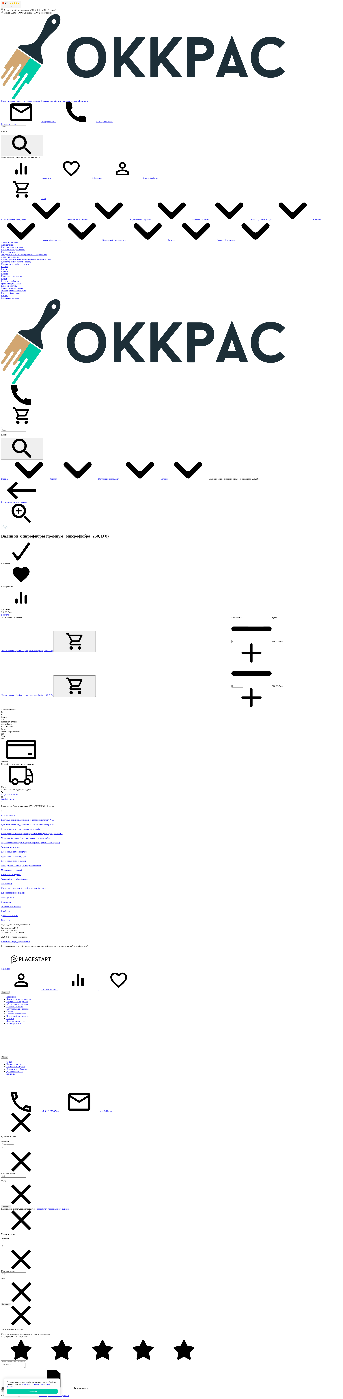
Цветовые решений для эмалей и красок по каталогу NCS (27, 820)
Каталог (53, 479)
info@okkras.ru (7, 799)
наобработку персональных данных (52, 1209)
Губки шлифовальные (11, 283)
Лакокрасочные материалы (13, 219)
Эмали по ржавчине (10, 257)
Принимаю (32, 1391)
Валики (4, 266)
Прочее (4, 274)
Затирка (172, 240)
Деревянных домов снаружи (14, 852)
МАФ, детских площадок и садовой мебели (21, 865)
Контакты (83, 101)
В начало (5, 615)
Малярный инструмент (78, 219)
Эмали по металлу (9, 242)
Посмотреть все (13, 1023)
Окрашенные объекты (51, 101)
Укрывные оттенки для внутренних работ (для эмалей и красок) (30, 843)
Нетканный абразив (10, 281)
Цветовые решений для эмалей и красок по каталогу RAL (27, 824)
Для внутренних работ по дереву (16, 262)
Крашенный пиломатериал (115, 240)
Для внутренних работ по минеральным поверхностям (26, 259)
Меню (4, 1057)
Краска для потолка (10, 252)
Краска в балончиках (52, 240)
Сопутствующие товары (261, 219)
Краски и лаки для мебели (13, 250)
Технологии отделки (31, 101)
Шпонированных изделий (13, 893)
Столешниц (6, 884)
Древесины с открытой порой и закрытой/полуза (23, 888)
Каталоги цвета (14, 101)
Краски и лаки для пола (12, 247)
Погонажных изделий (11, 874)
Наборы (4, 271)
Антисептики (7, 245)
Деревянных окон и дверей (13, 861)
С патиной (6, 902)
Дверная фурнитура (226, 240)
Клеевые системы (200, 219)
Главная (5, 479)
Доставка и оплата (70, 101)
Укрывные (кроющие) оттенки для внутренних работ (25, 838)
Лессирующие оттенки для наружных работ (21, 829)
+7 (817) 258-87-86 (9, 794)
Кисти (4, 269)
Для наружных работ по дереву (15, 264)
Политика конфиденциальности (15, 941)
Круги (4, 278)
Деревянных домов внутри (13, 856)
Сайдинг (10, 1011)
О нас (3, 101)
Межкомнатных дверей (11, 870)
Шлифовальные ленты (11, 276)
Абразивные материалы (140, 219)
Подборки (5, 911)
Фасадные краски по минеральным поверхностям (24, 254)
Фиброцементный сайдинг (13, 291)
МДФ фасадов (7, 897)
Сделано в (6, 969)
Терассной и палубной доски (14, 879)
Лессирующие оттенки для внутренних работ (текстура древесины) (32, 833)
